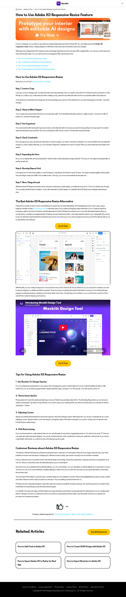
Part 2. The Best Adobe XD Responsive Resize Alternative (35, 62)
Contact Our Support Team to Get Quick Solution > (74, 514)
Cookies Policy (71, 587)
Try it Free (63, 226)
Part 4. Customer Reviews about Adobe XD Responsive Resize (36, 69)
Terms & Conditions (29, 587)
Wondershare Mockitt (40, 209)
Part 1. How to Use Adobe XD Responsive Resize (32, 58)
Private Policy (59, 587)
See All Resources (99, 532)
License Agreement (45, 587)
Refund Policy (83, 587)
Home (20, 9)
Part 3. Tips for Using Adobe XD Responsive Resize (33, 66)
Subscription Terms (97, 587)
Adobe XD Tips (28, 9)
